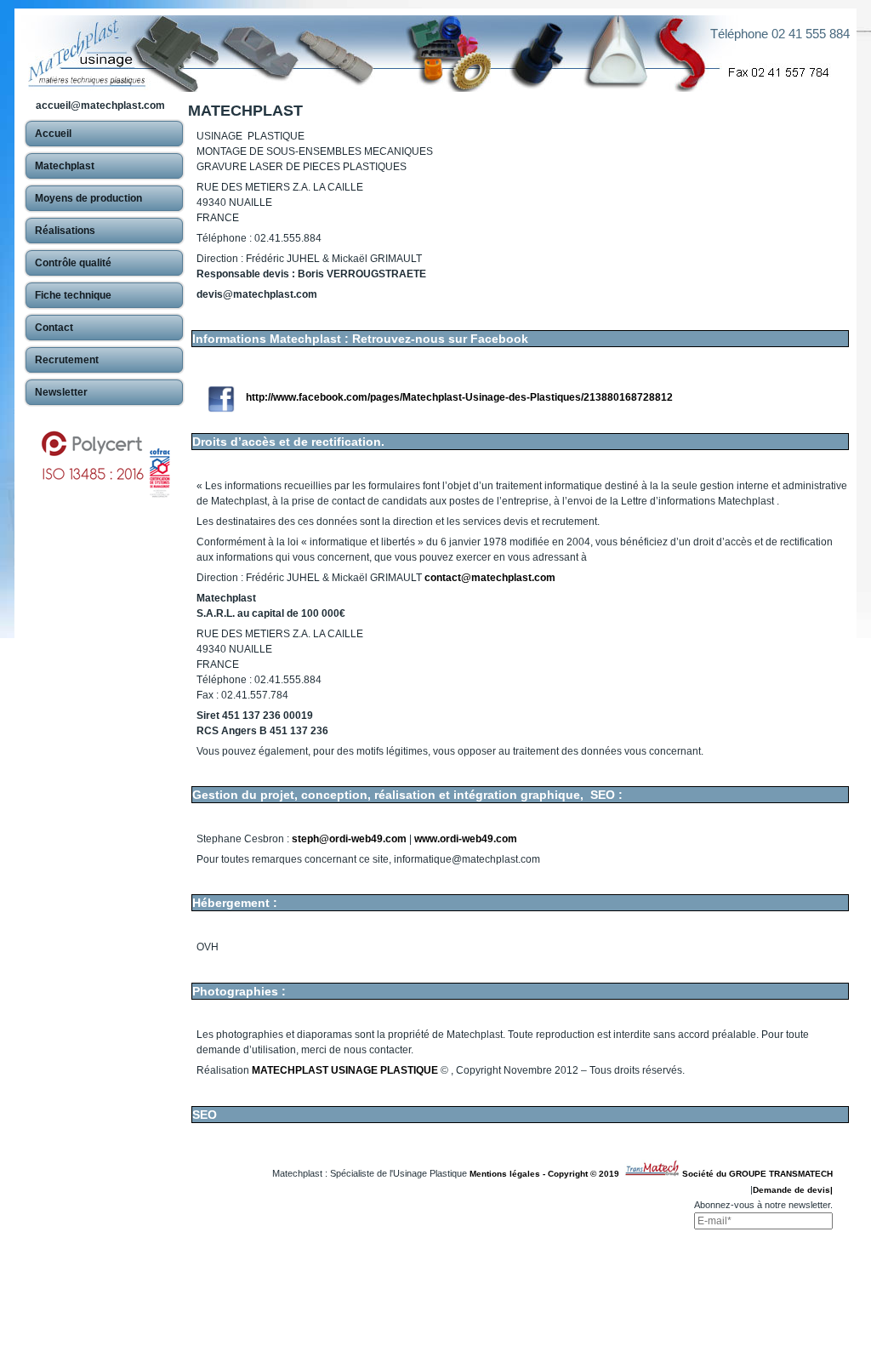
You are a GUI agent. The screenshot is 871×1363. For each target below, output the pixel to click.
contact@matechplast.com (489, 578)
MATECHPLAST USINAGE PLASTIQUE (345, 1070)
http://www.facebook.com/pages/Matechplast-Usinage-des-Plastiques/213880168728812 (459, 397)
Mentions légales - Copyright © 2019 (547, 1173)
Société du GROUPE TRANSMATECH (757, 1173)
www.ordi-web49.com (465, 839)
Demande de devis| (793, 1190)
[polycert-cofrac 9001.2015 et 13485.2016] (104, 456)
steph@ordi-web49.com (349, 839)
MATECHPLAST (245, 110)
